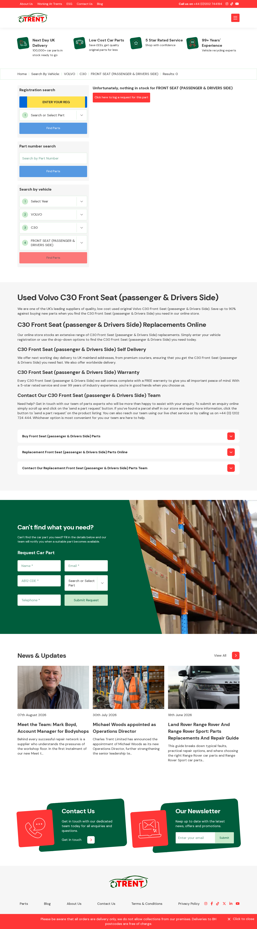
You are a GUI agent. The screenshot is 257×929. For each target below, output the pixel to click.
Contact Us (85, 4)
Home (22, 74)
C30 (83, 74)
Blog (100, 4)
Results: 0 (170, 74)
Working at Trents (49, 4)
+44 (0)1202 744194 (208, 4)
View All (220, 655)
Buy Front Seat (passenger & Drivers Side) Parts (61, 436)
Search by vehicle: (45, 74)
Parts (24, 903)
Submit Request (86, 600)
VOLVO (69, 74)
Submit (224, 838)
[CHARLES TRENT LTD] (34, 18)
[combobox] (53, 115)
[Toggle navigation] (235, 18)
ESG (69, 4)
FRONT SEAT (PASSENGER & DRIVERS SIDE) (124, 74)
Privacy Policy (189, 903)
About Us (26, 4)
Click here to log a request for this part (121, 97)
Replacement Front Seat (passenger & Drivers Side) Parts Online (75, 452)
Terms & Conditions (146, 903)
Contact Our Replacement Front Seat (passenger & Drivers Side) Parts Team (85, 468)
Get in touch (71, 839)
